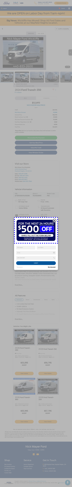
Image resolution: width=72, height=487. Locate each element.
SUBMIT (36, 263)
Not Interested (51, 267)
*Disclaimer (20, 267)
